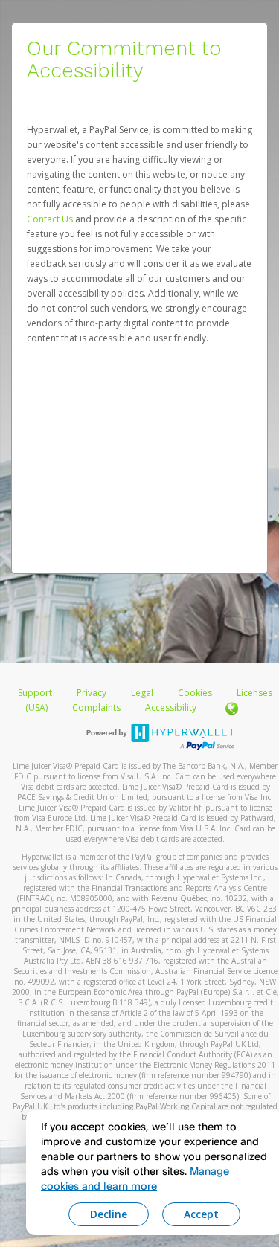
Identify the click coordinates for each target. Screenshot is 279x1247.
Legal (142, 692)
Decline (108, 1214)
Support (35, 692)
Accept (201, 1214)
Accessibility (170, 707)
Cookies (195, 692)
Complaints (97, 707)
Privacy (91, 692)
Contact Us (51, 219)
